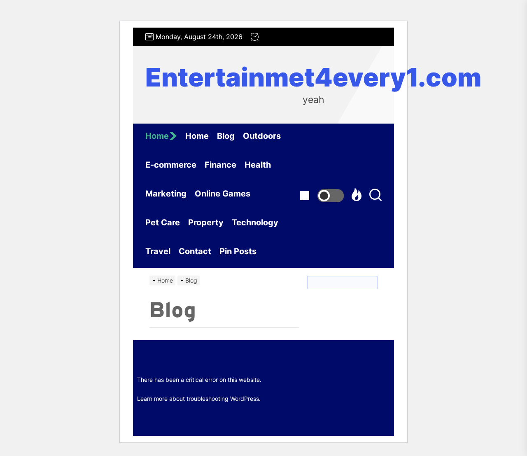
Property (206, 222)
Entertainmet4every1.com (313, 77)
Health (258, 165)
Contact (195, 251)
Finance (220, 165)
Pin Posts (238, 251)
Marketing (166, 194)
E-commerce (170, 165)
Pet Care (162, 222)
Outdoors (262, 136)
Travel (157, 251)
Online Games (222, 194)
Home (157, 136)
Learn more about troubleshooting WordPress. (199, 398)
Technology (255, 222)
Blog (226, 136)
